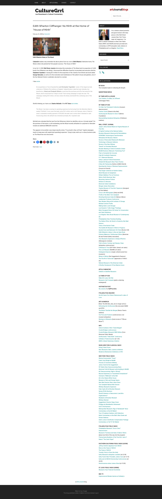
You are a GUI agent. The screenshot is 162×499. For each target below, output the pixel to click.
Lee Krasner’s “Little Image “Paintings (110, 208)
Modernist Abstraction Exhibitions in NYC (111, 352)
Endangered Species (105, 252)
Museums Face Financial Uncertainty (109, 470)
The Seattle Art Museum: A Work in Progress (112, 228)
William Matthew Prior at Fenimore (109, 175)
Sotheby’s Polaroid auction (106, 339)
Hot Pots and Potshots (105, 315)
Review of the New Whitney (107, 144)
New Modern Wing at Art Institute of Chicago (112, 201)
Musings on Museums (105, 319)
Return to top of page (81, 491)
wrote (38, 81)
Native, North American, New (107, 177)
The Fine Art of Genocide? (106, 258)
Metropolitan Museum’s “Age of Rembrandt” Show (113, 409)
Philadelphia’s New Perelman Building (110, 219)
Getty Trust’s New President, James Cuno (111, 457)
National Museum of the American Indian (111, 263)
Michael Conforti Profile (106, 203)
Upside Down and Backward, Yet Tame (110, 230)
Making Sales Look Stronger (107, 206)
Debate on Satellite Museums (107, 271)
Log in (97, 493)
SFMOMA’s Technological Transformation (111, 135)
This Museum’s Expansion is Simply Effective (112, 239)
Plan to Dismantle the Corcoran (108, 153)
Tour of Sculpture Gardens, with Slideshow (111, 413)
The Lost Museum (104, 250)
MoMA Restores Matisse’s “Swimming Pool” (112, 151)
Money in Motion (104, 256)
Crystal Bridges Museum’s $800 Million (110, 332)
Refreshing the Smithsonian (107, 306)
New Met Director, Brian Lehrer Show (109, 382)
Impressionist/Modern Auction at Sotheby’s (111, 476)
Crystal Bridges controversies (107, 330)
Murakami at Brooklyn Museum (108, 398)
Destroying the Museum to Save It (109, 114)
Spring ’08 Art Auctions (105, 391)
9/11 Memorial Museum (106, 157)
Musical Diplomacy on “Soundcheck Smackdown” (113, 373)
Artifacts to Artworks (105, 181)
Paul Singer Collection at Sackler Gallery (110, 170)
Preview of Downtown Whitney (108, 362)
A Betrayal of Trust (104, 247)
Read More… (120, 48)
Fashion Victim (103, 111)
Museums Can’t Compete (106, 280)
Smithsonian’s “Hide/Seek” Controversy (110, 336)
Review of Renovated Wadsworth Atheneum (112, 140)
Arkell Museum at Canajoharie (107, 173)
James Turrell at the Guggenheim (108, 365)
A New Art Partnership (105, 164)
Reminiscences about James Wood (109, 463)
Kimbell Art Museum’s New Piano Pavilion (111, 162)
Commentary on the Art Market (108, 411)
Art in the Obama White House (107, 378)
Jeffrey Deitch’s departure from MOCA (110, 446)
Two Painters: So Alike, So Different (109, 98)
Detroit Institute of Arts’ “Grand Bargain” (110, 328)
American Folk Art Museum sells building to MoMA (114, 369)
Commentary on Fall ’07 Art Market (109, 422)
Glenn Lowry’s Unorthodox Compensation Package (113, 420)
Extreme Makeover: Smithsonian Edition (110, 234)
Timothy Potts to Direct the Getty (108, 452)
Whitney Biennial (103, 400)
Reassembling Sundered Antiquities (109, 118)
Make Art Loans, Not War (106, 278)
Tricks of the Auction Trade (106, 225)
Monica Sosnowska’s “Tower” (107, 358)
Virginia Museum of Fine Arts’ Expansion (111, 188)
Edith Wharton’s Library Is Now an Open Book (112, 232)
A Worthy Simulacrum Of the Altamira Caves (111, 265)
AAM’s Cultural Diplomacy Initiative (109, 341)
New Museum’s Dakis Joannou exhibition (111, 349)
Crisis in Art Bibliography (106, 192)
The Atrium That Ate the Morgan (108, 310)
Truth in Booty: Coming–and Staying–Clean (111, 243)
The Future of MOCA (105, 450)
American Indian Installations (107, 184)
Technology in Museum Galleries (108, 142)
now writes (74, 103)
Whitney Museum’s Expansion (107, 387)
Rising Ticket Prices (105, 347)
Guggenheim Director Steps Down (109, 402)
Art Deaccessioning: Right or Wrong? (109, 371)
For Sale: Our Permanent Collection (109, 107)
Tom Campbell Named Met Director (109, 384)
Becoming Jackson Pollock (107, 179)
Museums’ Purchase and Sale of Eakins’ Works (112, 433)
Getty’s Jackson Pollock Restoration (109, 159)
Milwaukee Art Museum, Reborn (108, 138)
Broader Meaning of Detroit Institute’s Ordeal (112, 148)
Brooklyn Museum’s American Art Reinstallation (112, 133)
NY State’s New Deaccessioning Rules (110, 367)
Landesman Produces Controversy (109, 199)
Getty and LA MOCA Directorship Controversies (113, 459)
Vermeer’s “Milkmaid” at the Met (108, 376)
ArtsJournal (80, 482)
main (40, 147)
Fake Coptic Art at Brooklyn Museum (109, 389)
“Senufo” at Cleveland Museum (108, 146)
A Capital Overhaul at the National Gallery (111, 131)
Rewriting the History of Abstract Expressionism (113, 166)
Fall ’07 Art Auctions (104, 406)
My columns (102, 289)
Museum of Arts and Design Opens (109, 380)
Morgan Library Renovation (106, 186)
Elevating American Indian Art (107, 197)
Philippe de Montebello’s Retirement (109, 404)
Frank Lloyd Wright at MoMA (107, 360)
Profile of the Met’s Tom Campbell (109, 195)
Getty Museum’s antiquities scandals (109, 454)
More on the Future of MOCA (107, 448)
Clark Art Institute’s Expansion (107, 155)
